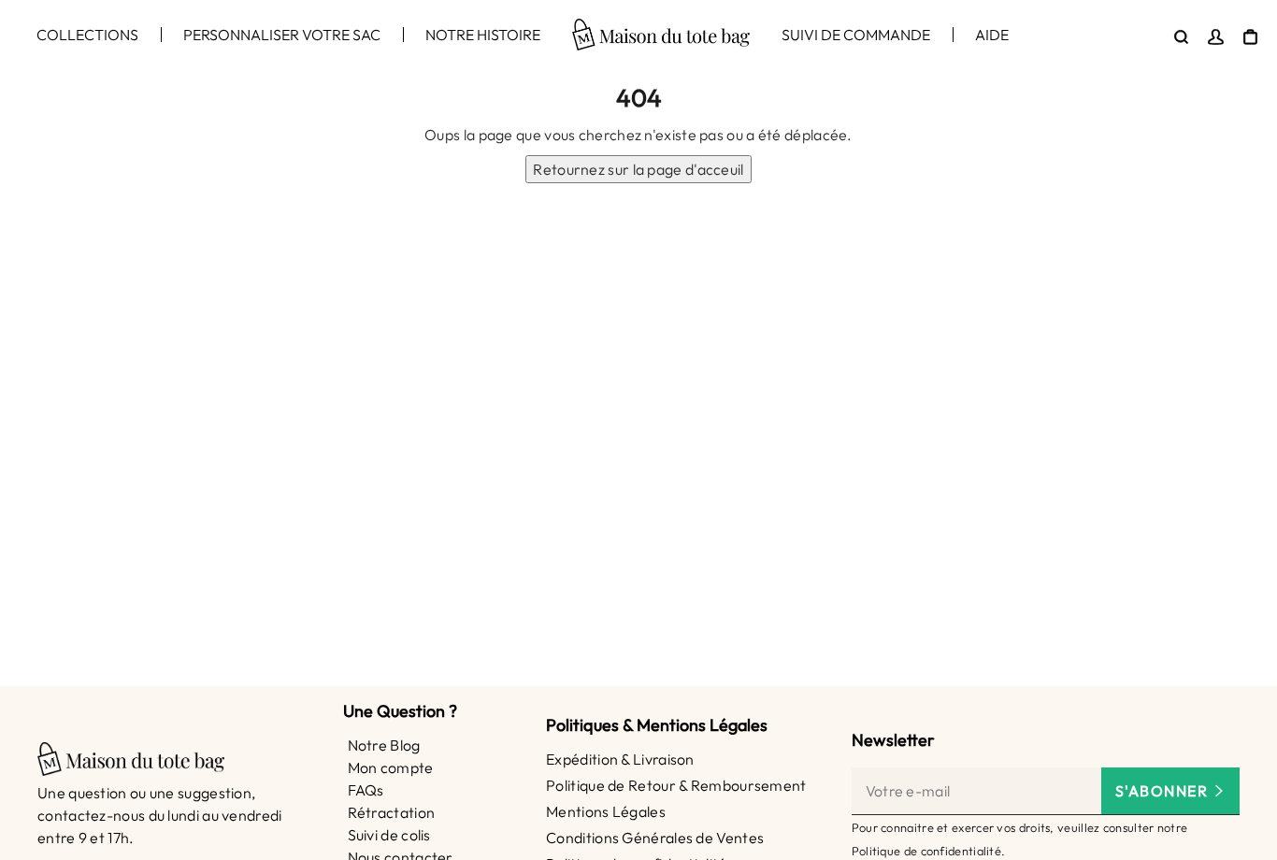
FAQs (366, 790)
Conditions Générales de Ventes (655, 837)
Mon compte (391, 767)
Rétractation (392, 812)
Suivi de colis (389, 834)
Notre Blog (384, 745)
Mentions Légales (606, 811)
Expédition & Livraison (620, 759)
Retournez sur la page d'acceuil (638, 169)
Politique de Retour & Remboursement (676, 785)
